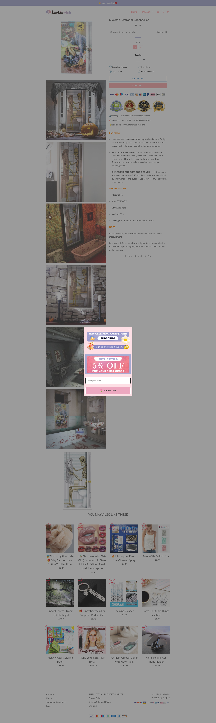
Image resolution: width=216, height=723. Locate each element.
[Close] (129, 330)
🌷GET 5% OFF (108, 390)
